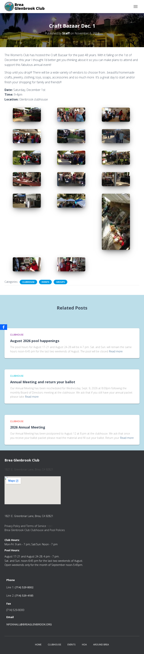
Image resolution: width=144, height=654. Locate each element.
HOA (84, 644)
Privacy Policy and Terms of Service (25, 526)
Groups (60, 282)
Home (38, 644)
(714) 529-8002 (24, 587)
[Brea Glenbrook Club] (26, 6)
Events (45, 282)
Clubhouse (28, 282)
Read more (116, 351)
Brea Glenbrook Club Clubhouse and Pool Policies (34, 530)
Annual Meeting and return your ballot (42, 382)
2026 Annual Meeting (27, 427)
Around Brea (101, 644)
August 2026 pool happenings (34, 341)
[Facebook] (3, 327)
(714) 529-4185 (24, 595)
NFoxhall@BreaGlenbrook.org (29, 624)
